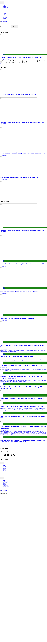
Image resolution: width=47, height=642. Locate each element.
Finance (4, 13)
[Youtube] (8, 455)
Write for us (5, 482)
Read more (2, 63)
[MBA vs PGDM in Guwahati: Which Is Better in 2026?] (23, 351)
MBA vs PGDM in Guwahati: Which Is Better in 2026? (16, 356)
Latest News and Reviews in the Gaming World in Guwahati (18, 94)
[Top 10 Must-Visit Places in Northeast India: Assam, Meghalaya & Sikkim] (23, 400)
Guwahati (4, 363)
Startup (4, 227)
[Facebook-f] (1, 455)
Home (4, 5)
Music (4, 54)
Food (4, 14)
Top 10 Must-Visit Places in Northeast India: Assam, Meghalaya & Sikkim (22, 406)
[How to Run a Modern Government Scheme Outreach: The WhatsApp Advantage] (23, 360)
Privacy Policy (5, 481)
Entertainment (5, 7)
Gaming (4, 468)
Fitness (4, 467)
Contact (4, 18)
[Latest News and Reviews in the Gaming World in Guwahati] (23, 81)
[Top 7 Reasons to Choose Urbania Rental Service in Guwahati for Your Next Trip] (23, 409)
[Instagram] (11, 455)
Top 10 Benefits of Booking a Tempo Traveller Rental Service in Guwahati (22, 398)
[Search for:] (5, 26)
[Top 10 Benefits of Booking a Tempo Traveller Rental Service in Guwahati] (23, 392)
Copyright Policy (6, 486)
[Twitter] (5, 455)
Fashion (4, 342)
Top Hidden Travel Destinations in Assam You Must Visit (17, 318)
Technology (5, 17)
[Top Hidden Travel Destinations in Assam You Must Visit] (23, 303)
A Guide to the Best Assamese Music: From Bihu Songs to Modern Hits (21, 57)
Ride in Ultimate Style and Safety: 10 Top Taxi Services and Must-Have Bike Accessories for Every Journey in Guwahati (22, 440)
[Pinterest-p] (14, 455)
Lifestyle (4, 261)
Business (4, 6)
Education (4, 354)
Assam (4, 260)
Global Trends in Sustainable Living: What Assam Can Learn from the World (23, 153)
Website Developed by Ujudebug (14, 493)
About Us (4, 483)
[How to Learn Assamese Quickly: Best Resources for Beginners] (23, 165)
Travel (4, 315)
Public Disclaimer (6, 485)
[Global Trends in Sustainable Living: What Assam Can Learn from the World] (23, 139)
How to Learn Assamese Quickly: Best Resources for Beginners (19, 177)
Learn (4, 288)
